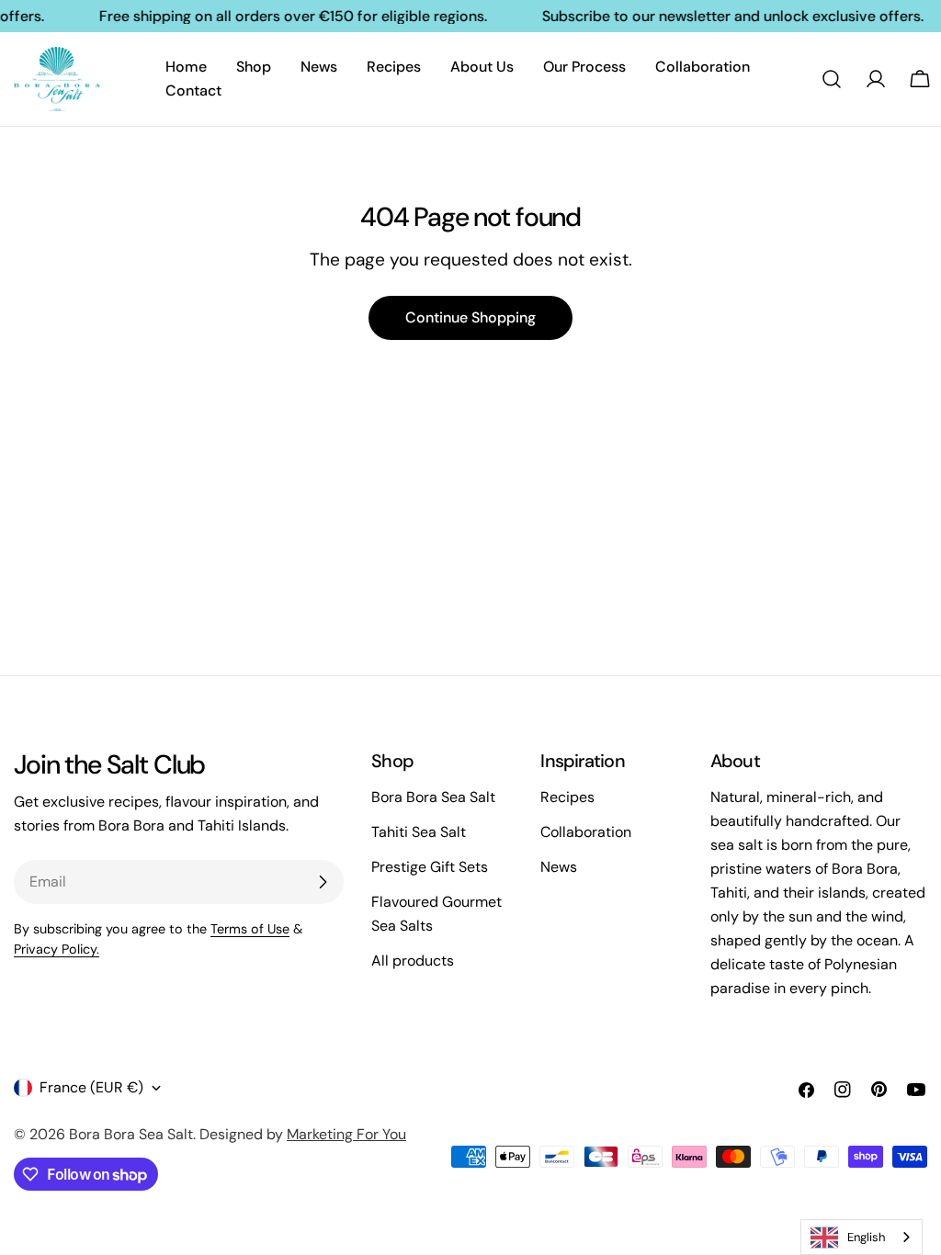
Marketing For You (346, 1134)
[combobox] (861, 1237)
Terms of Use (249, 929)
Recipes (567, 797)
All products (412, 960)
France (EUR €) (91, 1087)
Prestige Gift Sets (429, 866)
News (558, 866)
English (866, 1237)
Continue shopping (470, 317)
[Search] (831, 79)
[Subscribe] (322, 882)
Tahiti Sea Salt (418, 832)
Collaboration (585, 832)
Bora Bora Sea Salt (433, 797)
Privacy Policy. (56, 949)
